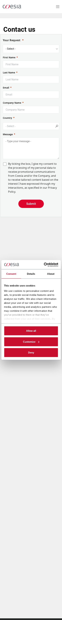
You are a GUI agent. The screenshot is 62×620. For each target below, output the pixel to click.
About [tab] (50, 273)
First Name (9, 57)
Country (7, 117)
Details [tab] (31, 273)
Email (6, 87)
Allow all (31, 330)
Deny (31, 352)
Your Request (12, 40)
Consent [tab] (11, 273)
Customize (29, 341)
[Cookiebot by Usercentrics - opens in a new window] (44, 264)
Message (8, 134)
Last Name (9, 72)
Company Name (12, 102)
